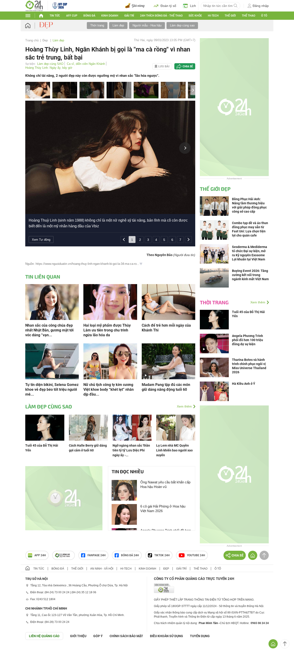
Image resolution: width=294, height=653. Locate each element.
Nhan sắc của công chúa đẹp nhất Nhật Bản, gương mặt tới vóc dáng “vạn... (49, 330)
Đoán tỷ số (168, 6)
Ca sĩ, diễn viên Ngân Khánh (86, 64)
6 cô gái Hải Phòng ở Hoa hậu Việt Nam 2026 (162, 508)
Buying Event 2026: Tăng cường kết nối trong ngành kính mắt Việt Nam (250, 275)
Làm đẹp (118, 25)
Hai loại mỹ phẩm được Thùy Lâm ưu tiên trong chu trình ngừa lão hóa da (107, 330)
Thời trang (97, 25)
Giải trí (129, 15)
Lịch (193, 6)
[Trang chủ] (32, 26)
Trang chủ (32, 40)
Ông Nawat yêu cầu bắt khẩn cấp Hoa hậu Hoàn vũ (165, 484)
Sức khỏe (195, 15)
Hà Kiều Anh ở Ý (243, 383)
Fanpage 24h (97, 555)
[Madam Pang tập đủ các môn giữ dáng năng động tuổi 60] (168, 361)
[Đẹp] (46, 25)
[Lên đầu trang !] (284, 643)
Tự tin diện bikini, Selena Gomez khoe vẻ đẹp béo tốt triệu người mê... (52, 389)
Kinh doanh (109, 15)
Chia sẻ (188, 66)
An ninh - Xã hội (101, 568)
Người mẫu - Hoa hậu (147, 25)
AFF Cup (71, 15)
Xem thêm (184, 406)
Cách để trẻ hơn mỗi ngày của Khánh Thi (166, 327)
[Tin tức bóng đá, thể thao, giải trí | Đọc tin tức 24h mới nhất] (34, 5)
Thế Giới (230, 15)
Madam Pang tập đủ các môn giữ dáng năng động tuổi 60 (166, 387)
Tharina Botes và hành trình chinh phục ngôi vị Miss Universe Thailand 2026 (249, 366)
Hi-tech (213, 15)
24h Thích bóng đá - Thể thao (161, 15)
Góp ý (98, 636)
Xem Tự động (41, 239)
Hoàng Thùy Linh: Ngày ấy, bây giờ (48, 67)
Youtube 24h (196, 555)
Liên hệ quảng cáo (44, 636)
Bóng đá (89, 15)
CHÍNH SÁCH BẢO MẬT (126, 636)
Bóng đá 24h (130, 555)
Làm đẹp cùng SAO (50, 64)
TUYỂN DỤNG (200, 636)
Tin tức (55, 15)
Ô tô (264, 15)
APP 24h (40, 555)
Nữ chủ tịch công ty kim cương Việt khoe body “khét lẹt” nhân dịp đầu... (108, 389)
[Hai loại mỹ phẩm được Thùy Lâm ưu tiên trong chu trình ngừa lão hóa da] (110, 302)
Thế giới (77, 568)
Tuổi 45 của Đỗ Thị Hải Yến (248, 314)
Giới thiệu (78, 636)
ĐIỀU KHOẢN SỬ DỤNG (166, 636)
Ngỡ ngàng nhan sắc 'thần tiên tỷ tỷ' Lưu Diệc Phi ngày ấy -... (131, 450)
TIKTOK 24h (162, 555)
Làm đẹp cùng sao (182, 25)
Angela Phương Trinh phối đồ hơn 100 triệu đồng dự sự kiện (247, 340)
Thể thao (248, 15)
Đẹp (45, 40)
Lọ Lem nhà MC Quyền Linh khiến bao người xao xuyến (174, 450)
